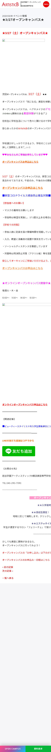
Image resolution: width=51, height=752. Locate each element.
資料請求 (38, 749)
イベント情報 (20, 16)
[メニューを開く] (46, 4)
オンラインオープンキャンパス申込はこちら (24, 404)
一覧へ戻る (8, 578)
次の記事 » (7, 571)
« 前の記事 (7, 567)
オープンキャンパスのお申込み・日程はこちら (26, 560)
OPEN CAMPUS (13, 749)
